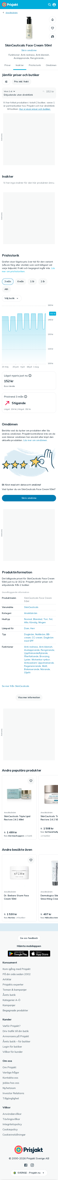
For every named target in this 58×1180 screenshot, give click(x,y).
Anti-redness (31, 646)
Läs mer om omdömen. (35, 440)
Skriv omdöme (29, 50)
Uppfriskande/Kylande (36, 653)
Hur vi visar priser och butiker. (35, 109)
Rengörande (47, 650)
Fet (50, 619)
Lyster (27, 659)
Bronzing (44, 656)
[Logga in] (54, 4)
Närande (45, 669)
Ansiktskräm (12, 12)
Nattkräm (40, 634)
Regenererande (32, 666)
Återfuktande (31, 656)
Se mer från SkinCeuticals (15, 686)
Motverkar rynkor (41, 659)
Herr (32, 628)
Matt (44, 666)
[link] (19, 807)
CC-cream (37, 637)
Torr (46, 619)
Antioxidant (30, 662)
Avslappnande (32, 650)
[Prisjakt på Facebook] (26, 1164)
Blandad (37, 619)
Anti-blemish (45, 646)
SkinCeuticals (31, 607)
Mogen (42, 622)
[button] (52, 19)
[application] (29, 336)
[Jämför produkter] (52, 36)
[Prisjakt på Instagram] (32, 1164)
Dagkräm (29, 634)
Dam (26, 628)
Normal (28, 619)
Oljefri (27, 672)
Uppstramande (46, 662)
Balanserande (31, 669)
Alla (26, 622)
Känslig (33, 622)
